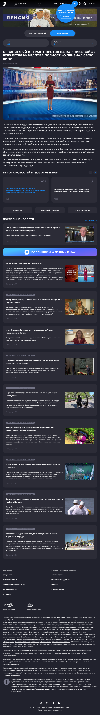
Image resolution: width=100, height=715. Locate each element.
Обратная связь (57, 575)
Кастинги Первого (9, 589)
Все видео (6, 594)
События (54, 584)
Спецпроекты (8, 575)
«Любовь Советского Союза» (66, 639)
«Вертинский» (45, 642)
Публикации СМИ (57, 589)
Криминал (18, 210)
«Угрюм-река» (8, 642)
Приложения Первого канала (14, 584)
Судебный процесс (50, 210)
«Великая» (35, 642)
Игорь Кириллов (82, 210)
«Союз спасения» (85, 639)
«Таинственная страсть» (61, 642)
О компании (7, 570)
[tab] (37, 33)
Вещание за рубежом (34, 609)
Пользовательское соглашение (63, 570)
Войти (92, 4)
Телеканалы (15, 675)
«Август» (51, 639)
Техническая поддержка (60, 580)
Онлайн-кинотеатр (10, 580)
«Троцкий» (26, 642)
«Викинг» (18, 642)
